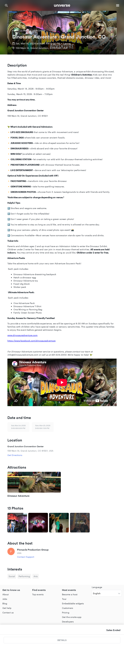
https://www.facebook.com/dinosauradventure (31, 340)
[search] (6, 5)
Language (97, 587)
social (12, 576)
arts (36, 576)
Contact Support (25, 557)
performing (24, 576)
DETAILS (62, 640)
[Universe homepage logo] (62, 6)
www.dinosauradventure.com (22, 335)
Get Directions (14, 455)
